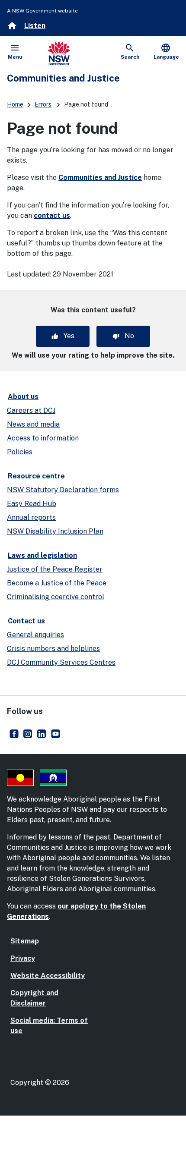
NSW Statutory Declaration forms (63, 490)
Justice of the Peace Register (55, 569)
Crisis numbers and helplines (53, 648)
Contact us (26, 621)
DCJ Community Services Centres (61, 662)
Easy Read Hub (31, 504)
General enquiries (35, 635)
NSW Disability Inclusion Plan (55, 531)
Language (166, 51)
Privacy (22, 958)
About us (23, 397)
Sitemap (24, 941)
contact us (52, 215)
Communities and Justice (100, 177)
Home (15, 104)
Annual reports (31, 517)
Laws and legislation (42, 555)
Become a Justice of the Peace (56, 583)
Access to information (43, 438)
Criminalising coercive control (55, 597)
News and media (33, 424)
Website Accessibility (47, 975)
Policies (19, 452)
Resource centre (36, 476)
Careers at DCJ (31, 410)
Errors (43, 104)
